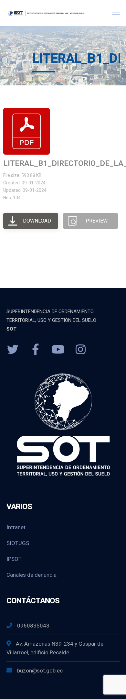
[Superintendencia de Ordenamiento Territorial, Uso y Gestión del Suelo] (45, 13)
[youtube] (58, 349)
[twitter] (12, 349)
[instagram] (80, 349)
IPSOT (14, 559)
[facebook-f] (35, 349)
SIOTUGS (17, 543)
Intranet (16, 527)
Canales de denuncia (31, 575)
